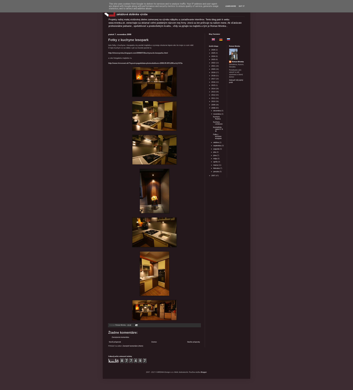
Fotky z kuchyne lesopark (217, 136)
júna (215, 155)
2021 (213, 66)
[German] (220, 40)
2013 (213, 92)
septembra (217, 146)
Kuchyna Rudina (217, 118)
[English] (212, 40)
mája (215, 159)
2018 (213, 76)
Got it (242, 6)
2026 (213, 50)
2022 (213, 63)
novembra (217, 114)
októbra (216, 142)
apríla (215, 162)
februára (216, 168)
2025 (213, 53)
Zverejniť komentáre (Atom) (133, 346)
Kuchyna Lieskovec (218, 123)
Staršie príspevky (193, 342)
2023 (213, 59)
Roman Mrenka (238, 62)
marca (215, 165)
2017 (213, 79)
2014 (213, 89)
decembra (217, 111)
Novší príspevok (115, 342)
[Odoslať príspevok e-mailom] (136, 325)
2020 (213, 69)
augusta (216, 149)
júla (214, 152)
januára (216, 172)
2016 (213, 82)
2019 (213, 72)
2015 (213, 85)
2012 (213, 95)
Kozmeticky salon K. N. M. (218, 129)
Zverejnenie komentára (120, 337)
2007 (213, 176)
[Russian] (227, 40)
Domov (154, 342)
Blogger (204, 372)
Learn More (230, 6)
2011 (213, 98)
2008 (213, 108)
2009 (213, 105)
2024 (213, 56)
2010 (213, 101)
